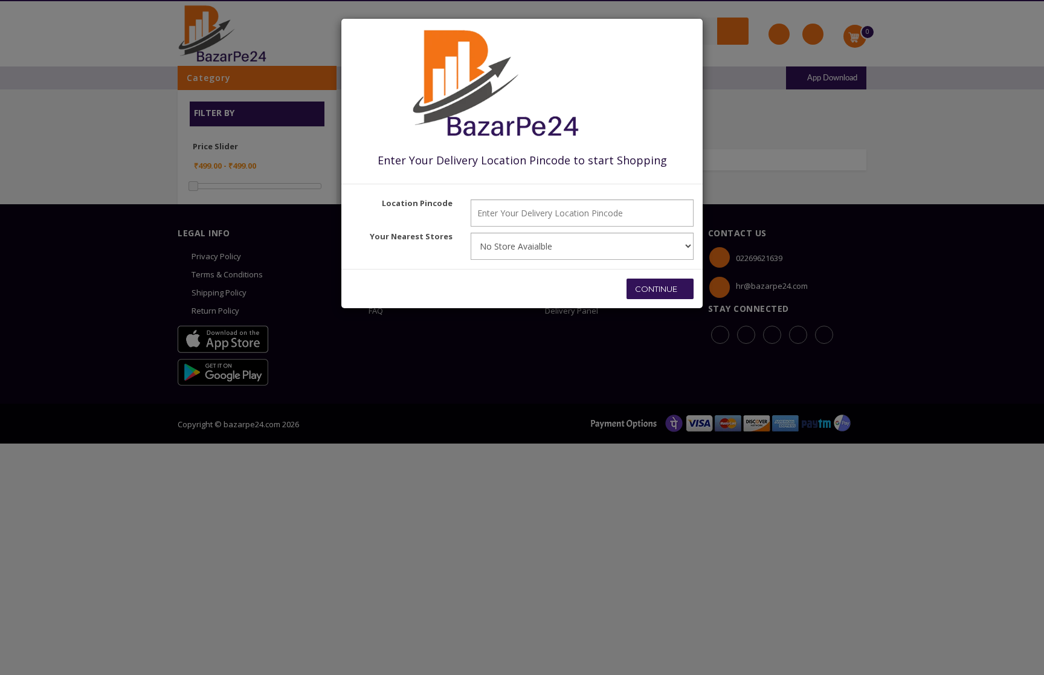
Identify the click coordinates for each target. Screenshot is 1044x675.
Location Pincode (417, 203)
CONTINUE (657, 289)
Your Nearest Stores (411, 236)
